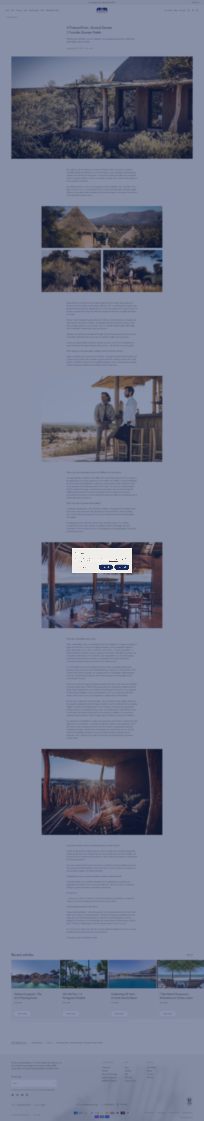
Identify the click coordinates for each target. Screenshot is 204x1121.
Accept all (122, 567)
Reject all (105, 567)
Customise (82, 567)
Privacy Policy (113, 561)
